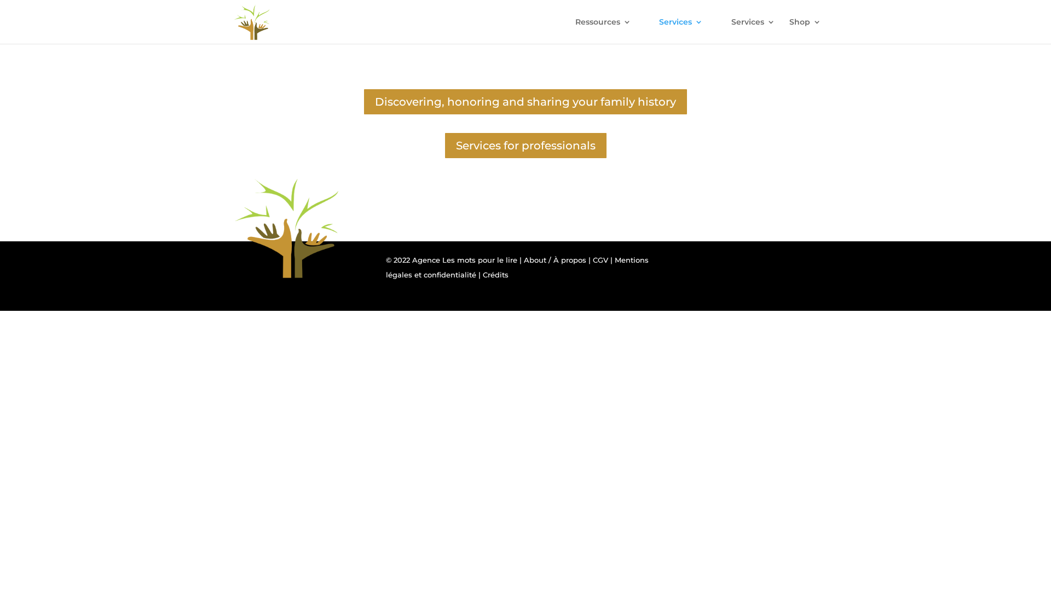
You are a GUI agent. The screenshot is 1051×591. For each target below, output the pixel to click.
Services (675, 22)
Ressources (597, 22)
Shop (799, 22)
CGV (600, 260)
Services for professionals (526, 145)
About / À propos (555, 260)
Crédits (496, 274)
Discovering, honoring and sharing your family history (525, 101)
